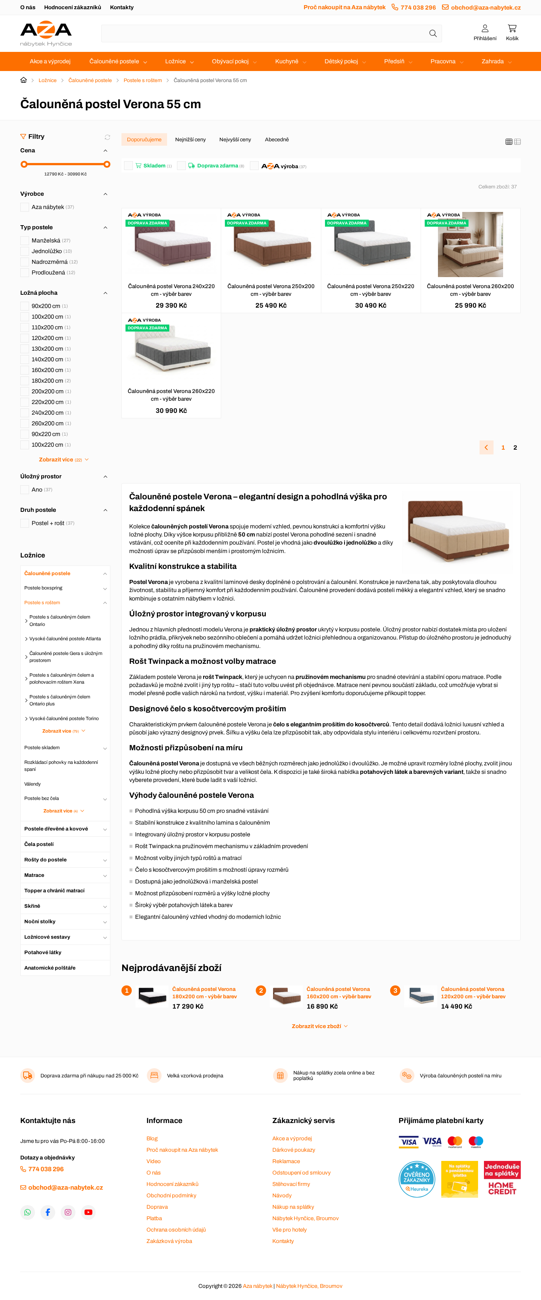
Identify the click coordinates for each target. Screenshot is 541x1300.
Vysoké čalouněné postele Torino (64, 718)
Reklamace (286, 1161)
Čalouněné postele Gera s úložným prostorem (65, 657)
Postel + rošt (52, 523)
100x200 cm (50, 317)
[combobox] (271, 33)
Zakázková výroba (169, 1241)
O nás (27, 7)
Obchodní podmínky (171, 1195)
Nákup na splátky (293, 1207)
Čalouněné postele (114, 61)
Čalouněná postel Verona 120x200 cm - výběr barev (473, 992)
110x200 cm (50, 327)
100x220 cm (50, 445)
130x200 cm (50, 349)
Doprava (157, 1207)
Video (153, 1161)
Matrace (34, 875)
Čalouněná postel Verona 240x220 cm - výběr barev (171, 290)
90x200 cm (49, 306)
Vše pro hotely (289, 1230)
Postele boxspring (43, 588)
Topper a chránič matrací (54, 890)
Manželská (50, 240)
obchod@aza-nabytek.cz (486, 7)
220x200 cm (51, 402)
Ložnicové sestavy (47, 936)
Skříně (32, 905)
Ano (41, 489)
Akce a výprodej (50, 61)
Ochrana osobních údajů (176, 1230)
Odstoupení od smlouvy (301, 1173)
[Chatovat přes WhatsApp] (27, 1212)
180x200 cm (50, 381)
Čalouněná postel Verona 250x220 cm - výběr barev (370, 290)
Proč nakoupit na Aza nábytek (345, 7)
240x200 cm (51, 413)
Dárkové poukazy (293, 1150)
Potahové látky (42, 952)
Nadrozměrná (54, 262)
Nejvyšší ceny (235, 139)
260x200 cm (51, 423)
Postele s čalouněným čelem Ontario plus (59, 700)
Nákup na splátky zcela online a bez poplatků (334, 1075)
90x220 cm (49, 434)
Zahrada (493, 61)
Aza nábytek (52, 207)
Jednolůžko (51, 251)
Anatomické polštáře (49, 967)
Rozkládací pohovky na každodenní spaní (61, 765)
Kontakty (122, 7)
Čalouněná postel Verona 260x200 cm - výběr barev (470, 290)
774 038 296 (418, 7)
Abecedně (277, 139)
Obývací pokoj (230, 61)
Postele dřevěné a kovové (56, 828)
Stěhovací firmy (291, 1184)
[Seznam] (517, 142)
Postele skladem (42, 747)
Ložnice (175, 61)
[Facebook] (47, 1212)
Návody (282, 1195)
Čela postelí (39, 844)
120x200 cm (50, 338)
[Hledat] (433, 33)
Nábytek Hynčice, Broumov (305, 1218)
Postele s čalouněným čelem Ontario (59, 620)
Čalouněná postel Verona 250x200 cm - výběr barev (271, 290)
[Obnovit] (107, 137)
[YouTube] (88, 1212)
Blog (152, 1138)
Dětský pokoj (341, 61)
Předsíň (394, 61)
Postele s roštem (143, 80)
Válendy (32, 783)
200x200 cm (51, 391)
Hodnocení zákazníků (72, 7)
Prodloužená (53, 272)
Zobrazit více (60, 460)
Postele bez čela (41, 798)
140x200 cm (50, 359)
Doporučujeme (144, 139)
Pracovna (443, 61)
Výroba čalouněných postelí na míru (461, 1075)
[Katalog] (509, 142)
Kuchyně (286, 61)
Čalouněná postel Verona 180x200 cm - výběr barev (204, 992)
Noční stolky (40, 921)
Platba (154, 1218)
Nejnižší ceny (190, 139)
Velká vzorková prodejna (195, 1075)
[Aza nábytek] (46, 33)
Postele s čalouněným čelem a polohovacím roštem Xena (61, 678)
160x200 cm (50, 370)
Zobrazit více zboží (316, 1026)
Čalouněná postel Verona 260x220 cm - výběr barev (171, 395)
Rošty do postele (45, 859)
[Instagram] (68, 1212)
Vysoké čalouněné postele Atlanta (65, 638)
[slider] (24, 164)
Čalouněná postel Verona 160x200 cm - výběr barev (339, 992)
